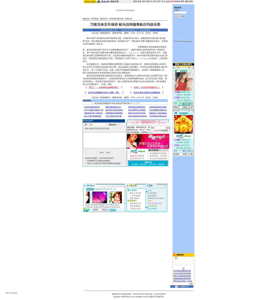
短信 (168, 1)
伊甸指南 (152, 164)
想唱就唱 (140, 156)
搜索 (187, 1)
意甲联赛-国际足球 (116, 19)
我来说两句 (105, 33)
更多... (191, 284)
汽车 (155, 1)
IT (151, 1)
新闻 (135, 1)
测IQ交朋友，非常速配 (158, 156)
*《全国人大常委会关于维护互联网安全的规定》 (103, 163)
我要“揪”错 (117, 33)
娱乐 (144, 1)
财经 (148, 1)
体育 (139, 1)
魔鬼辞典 (161, 164)
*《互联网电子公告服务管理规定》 (98, 161)
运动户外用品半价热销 (182, 273)
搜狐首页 (86, 19)
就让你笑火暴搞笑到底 (158, 158)
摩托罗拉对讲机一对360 (182, 281)
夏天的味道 (134, 158)
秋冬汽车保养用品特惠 (182, 276)
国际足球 (103, 19)
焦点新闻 (135, 164)
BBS (191, 1)
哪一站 (141, 158)
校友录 (177, 1)
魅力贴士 (143, 164)
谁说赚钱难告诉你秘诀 (158, 153)
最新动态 (128, 19)
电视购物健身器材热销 (182, 279)
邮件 (182, 1)
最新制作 (133, 156)
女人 (163, 1)
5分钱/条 (161, 131)
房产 (159, 1)
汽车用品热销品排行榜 (182, 271)
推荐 (126, 33)
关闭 (155, 33)
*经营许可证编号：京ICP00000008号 (99, 158)
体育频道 (94, 19)
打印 (148, 33)
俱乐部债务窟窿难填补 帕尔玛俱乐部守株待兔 (112, 103)
